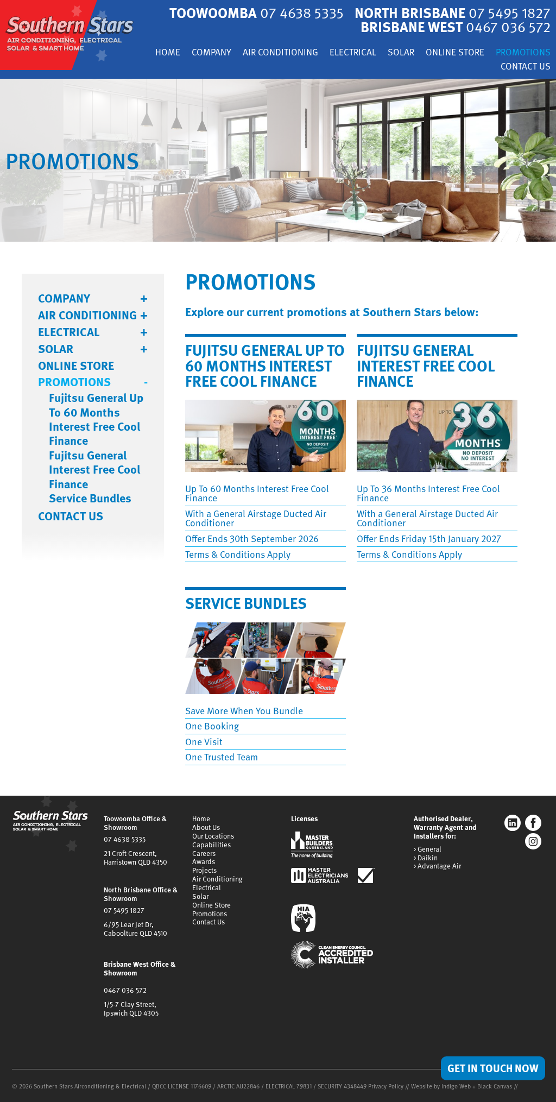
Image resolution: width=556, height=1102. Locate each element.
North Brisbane (453, 12)
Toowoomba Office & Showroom (135, 823)
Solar (401, 53)
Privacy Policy (385, 1086)
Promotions (523, 53)
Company (211, 53)
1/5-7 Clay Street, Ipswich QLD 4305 (131, 1008)
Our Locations (213, 835)
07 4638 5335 (125, 839)
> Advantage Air (437, 866)
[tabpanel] (278, 160)
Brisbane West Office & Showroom (139, 968)
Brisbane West (456, 26)
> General (427, 849)
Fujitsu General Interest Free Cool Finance (94, 469)
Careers (204, 853)
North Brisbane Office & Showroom (141, 894)
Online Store (455, 53)
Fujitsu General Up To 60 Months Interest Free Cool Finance (96, 419)
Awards (203, 861)
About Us (206, 827)
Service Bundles (90, 498)
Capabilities (211, 844)
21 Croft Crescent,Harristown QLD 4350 (135, 857)
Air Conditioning (280, 53)
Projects (204, 870)
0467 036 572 (125, 990)
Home (167, 53)
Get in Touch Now (493, 1068)
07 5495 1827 (124, 910)
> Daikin (426, 858)
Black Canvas (494, 1086)
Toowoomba (256, 12)
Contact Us (526, 67)
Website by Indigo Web (441, 1086)
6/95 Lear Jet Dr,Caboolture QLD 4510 (135, 929)
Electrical (353, 53)
